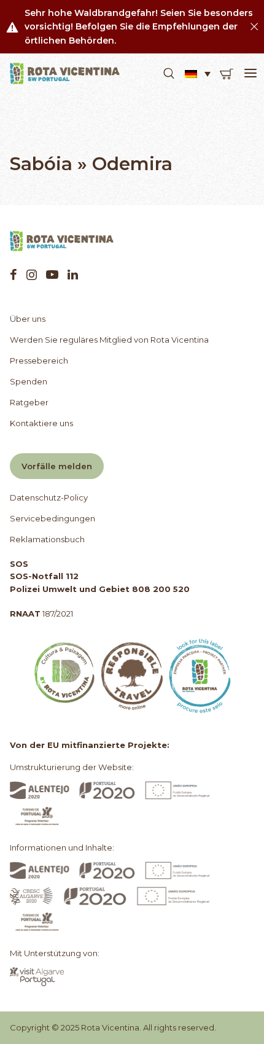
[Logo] (65, 74)
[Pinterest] (52, 274)
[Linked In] (73, 274)
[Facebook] (13, 274)
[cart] (226, 73)
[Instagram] (31, 274)
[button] (168, 73)
